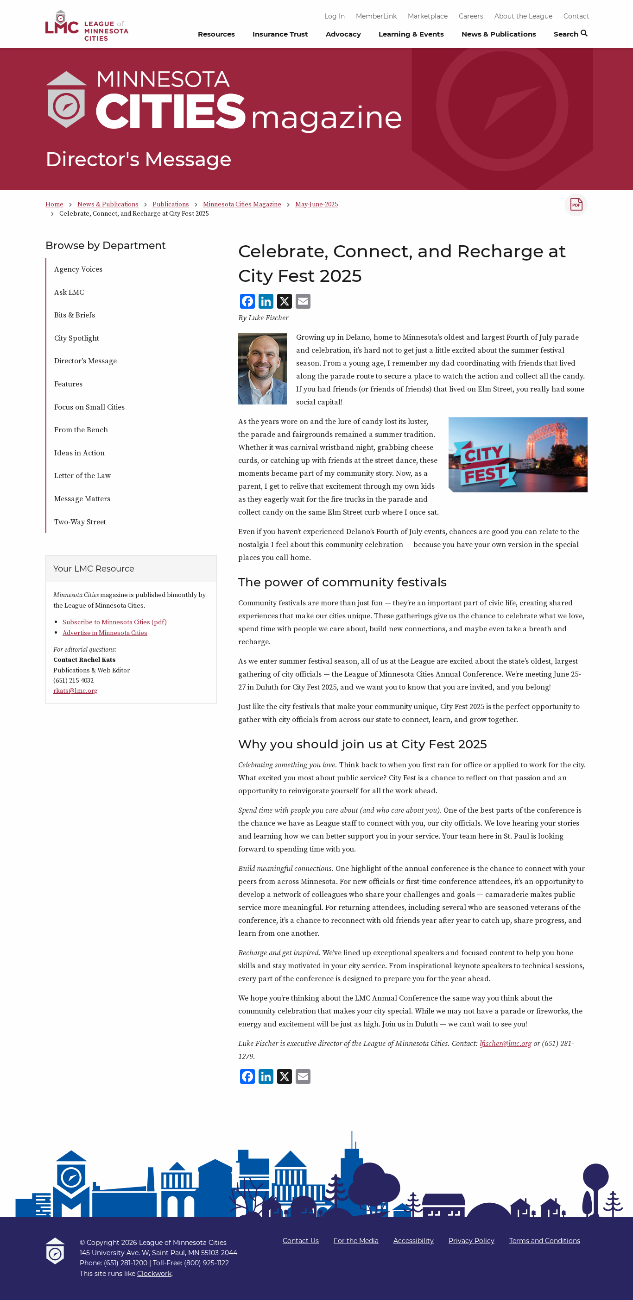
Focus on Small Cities (89, 407)
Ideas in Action (79, 453)
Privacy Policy (471, 1241)
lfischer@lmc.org (506, 1043)
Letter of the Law (82, 475)
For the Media (356, 1241)
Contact (576, 16)
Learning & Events (411, 34)
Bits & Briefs (74, 315)
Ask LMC (69, 292)
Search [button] (566, 34)
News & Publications (499, 34)
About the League (523, 16)
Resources (216, 34)
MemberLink (376, 16)
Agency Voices (78, 269)
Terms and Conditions (544, 1241)
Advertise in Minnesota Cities (105, 632)
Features (68, 384)
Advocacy (343, 34)
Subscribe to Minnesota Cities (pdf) (115, 622)
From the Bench (81, 429)
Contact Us (301, 1241)
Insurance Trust (280, 34)
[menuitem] (216, 36)
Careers (471, 16)
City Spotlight (76, 338)
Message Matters (82, 498)
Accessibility (413, 1241)
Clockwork (154, 1273)
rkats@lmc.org (75, 690)
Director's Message (85, 360)
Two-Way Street (80, 521)
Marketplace (428, 16)
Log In (334, 16)
